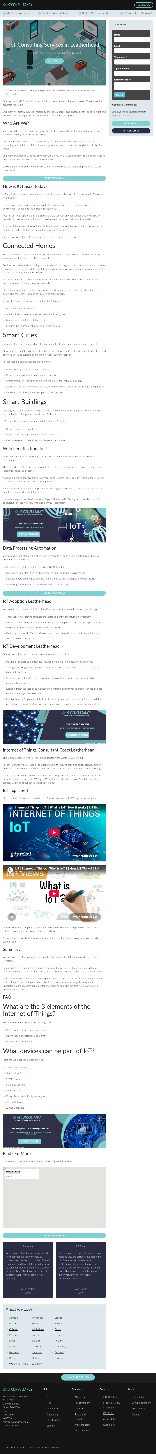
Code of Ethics (139, 1408)
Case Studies (53, 1420)
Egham (58, 1323)
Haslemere (60, 1358)
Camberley (60, 1346)
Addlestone (38, 1329)
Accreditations (82, 1430)
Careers (50, 1426)
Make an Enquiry (78, 1377)
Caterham (37, 1352)
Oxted (58, 1329)
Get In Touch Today (54, 178)
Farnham (59, 1352)
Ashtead (13, 1318)
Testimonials (52, 1414)
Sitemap (136, 1414)
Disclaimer (109, 1425)
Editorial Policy (139, 1397)
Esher (12, 1346)
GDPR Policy (110, 1397)
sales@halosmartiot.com (15, 1422)
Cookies (79, 1408)
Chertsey (36, 1346)
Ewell (12, 1341)
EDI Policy (108, 1413)
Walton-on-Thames (19, 1364)
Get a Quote (54, 61)
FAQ (48, 1403)
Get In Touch (131, 123)
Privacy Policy (82, 1403)
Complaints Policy (141, 1403)
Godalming (60, 1335)
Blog (48, 1397)
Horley (35, 1358)
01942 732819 (11, 1425)
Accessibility (109, 1419)
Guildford (37, 1364)
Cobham (13, 1329)
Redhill (35, 1323)
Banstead (14, 1352)
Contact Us (52, 1408)
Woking (36, 1341)
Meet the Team (82, 1425)
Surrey (35, 1335)
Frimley (58, 1341)
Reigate (13, 1358)
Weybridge (37, 1318)
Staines (58, 1318)
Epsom (12, 1323)
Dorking (13, 1335)
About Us (80, 1397)
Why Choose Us (131, 131)
